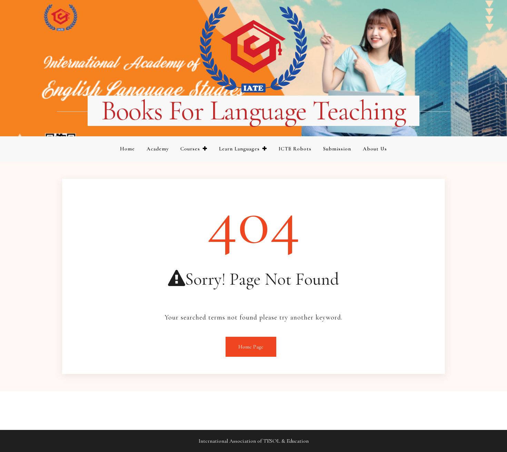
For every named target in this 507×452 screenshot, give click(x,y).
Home (127, 149)
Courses (190, 149)
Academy (158, 149)
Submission (337, 149)
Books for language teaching (253, 111)
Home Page (251, 346)
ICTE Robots (295, 149)
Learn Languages (239, 149)
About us (375, 149)
